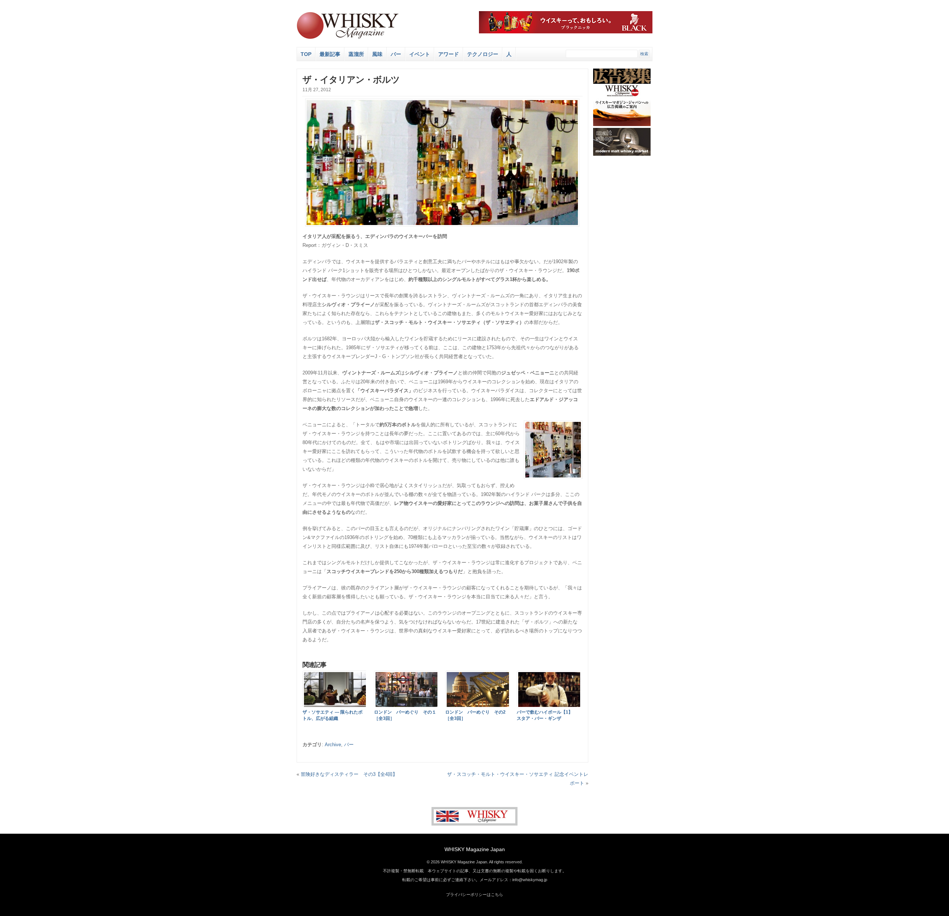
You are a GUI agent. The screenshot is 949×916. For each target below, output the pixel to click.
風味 (377, 54)
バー (396, 54)
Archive (333, 744)
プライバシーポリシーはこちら (474, 894)
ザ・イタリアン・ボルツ (351, 80)
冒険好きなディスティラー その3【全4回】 (349, 774)
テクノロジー (482, 54)
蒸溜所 (356, 54)
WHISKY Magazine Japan (474, 849)
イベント (419, 54)
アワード (448, 54)
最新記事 (330, 54)
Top (306, 54)
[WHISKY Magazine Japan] (348, 38)
